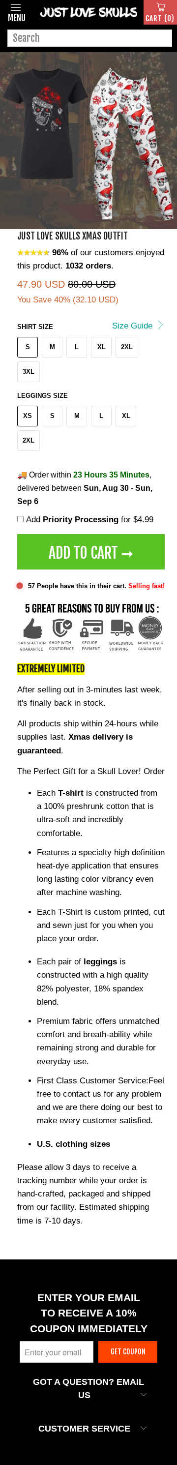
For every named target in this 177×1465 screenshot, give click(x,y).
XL (101, 347)
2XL (127, 347)
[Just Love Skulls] (88, 12)
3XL (28, 371)
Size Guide (133, 325)
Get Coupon (128, 1351)
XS (27, 415)
